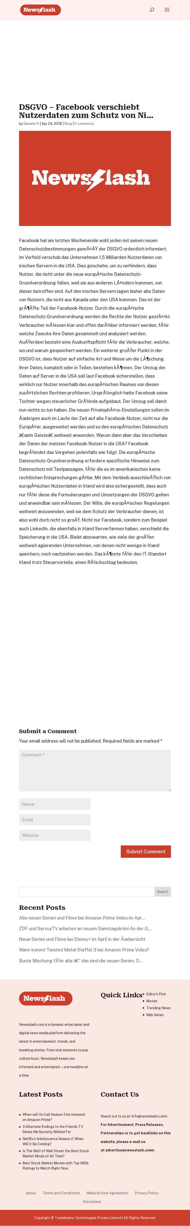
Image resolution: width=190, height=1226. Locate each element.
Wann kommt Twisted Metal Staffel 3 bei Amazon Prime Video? (84, 949)
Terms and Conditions (61, 1193)
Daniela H (31, 124)
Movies (151, 1001)
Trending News (158, 1008)
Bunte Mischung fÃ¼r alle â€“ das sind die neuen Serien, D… (81, 960)
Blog (68, 124)
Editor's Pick (156, 994)
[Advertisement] (95, 54)
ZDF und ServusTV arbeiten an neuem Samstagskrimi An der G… (85, 928)
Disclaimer (92, 1202)
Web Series (155, 1015)
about (31, 1193)
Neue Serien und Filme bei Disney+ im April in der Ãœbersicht (82, 939)
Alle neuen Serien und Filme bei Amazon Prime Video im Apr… (82, 917)
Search (162, 892)
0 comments (84, 124)
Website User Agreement (107, 1193)
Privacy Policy (147, 1193)
